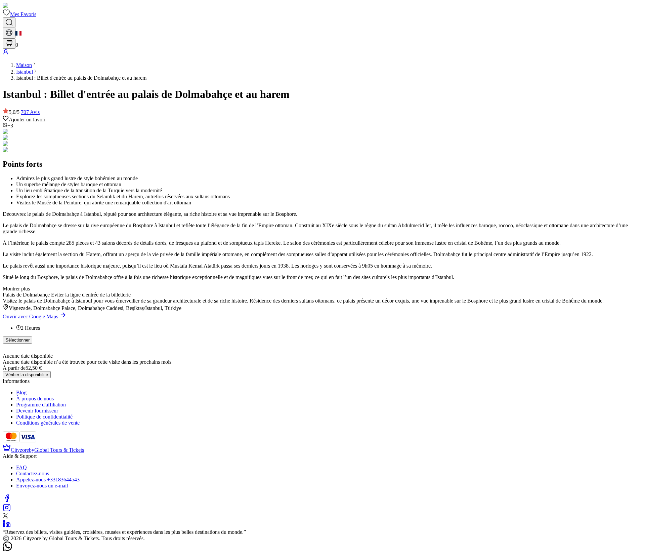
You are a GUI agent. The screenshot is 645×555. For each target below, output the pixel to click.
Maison (24, 65)
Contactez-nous (32, 473)
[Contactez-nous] (7, 549)
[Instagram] (7, 510)
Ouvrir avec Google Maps (30, 316)
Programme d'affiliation (41, 404)
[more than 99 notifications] (9, 43)
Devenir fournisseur (37, 410)
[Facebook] (7, 500)
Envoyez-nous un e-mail (42, 485)
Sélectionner (17, 340)
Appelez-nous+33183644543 (48, 479)
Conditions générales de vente (48, 423)
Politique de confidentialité (44, 417)
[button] (19, 14)
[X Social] (5, 516)
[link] (24, 65)
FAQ (21, 467)
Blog (21, 392)
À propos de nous (35, 398)
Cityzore (20, 450)
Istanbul (24, 72)
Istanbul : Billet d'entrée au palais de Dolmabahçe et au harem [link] (81, 78)
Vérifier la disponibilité (26, 374)
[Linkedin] (7, 526)
